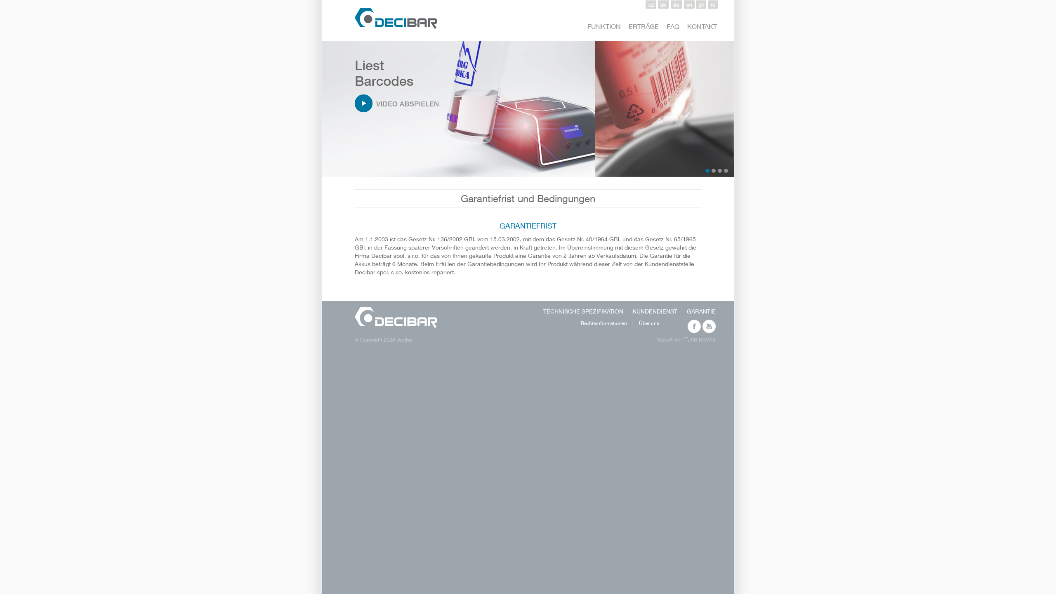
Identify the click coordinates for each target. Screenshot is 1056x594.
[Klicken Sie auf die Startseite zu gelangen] (396, 317)
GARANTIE (701, 311)
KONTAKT (702, 26)
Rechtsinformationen (604, 323)
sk (663, 4)
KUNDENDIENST (655, 311)
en (689, 4)
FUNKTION (604, 26)
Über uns (649, 323)
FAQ (673, 26)
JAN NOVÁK (702, 340)
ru (713, 4)
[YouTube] (709, 324)
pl (701, 4)
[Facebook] (694, 324)
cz (651, 4)
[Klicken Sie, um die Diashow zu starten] (382, 98)
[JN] (686, 340)
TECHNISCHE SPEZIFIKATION (583, 311)
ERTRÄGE (644, 26)
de (676, 4)
